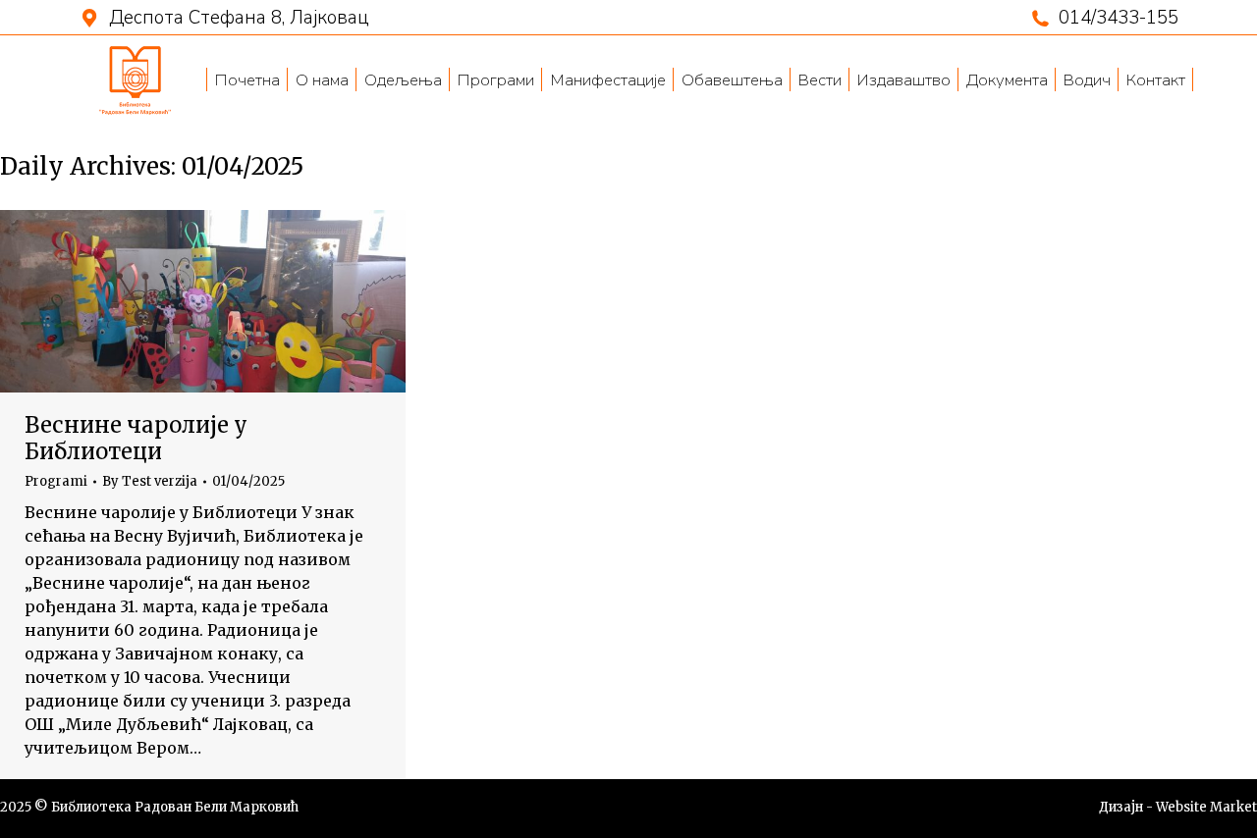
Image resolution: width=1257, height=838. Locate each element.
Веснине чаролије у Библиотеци (136, 437)
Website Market (1206, 807)
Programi (56, 481)
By (149, 482)
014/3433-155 (1118, 18)
